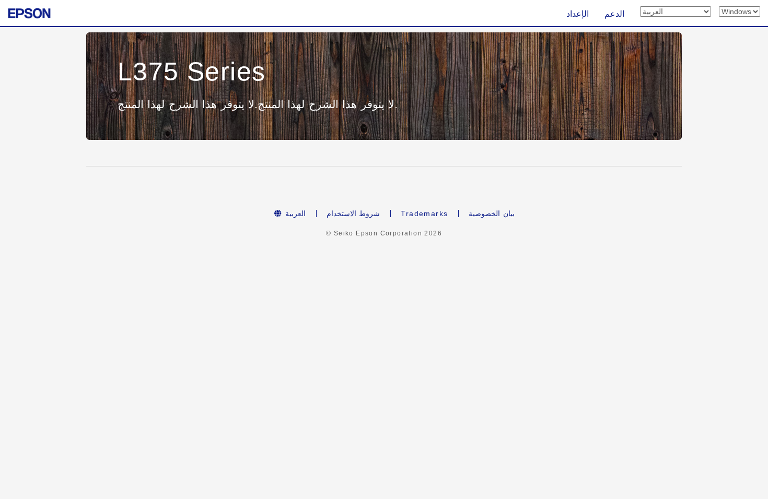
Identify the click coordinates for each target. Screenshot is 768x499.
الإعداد (577, 13)
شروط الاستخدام (353, 213)
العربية (294, 213)
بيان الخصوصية (491, 213)
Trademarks (424, 213)
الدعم (614, 13)
